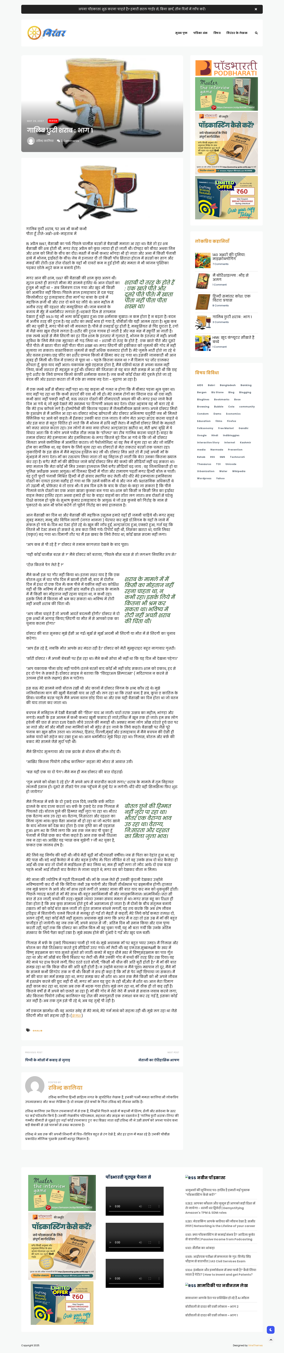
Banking (246, 385)
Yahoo (220, 478)
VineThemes (255, 1345)
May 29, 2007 (35, 121)
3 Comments (70, 141)
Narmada (216, 449)
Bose (237, 399)
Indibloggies (231, 435)
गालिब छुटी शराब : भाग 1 (232, 316)
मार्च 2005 (201, 46)
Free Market (226, 428)
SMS (222, 457)
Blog (231, 392)
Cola (231, 406)
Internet (229, 442)
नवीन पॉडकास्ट (211, 1178)
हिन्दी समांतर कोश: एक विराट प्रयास (232, 298)
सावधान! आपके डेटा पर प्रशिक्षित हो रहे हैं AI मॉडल (217, 1298)
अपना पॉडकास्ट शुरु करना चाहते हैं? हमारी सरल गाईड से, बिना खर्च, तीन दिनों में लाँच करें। (142, 9)
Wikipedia (238, 471)
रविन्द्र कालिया (45, 141)
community (247, 406)
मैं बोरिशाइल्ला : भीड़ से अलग (231, 277)
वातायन (53, 121)
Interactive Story (208, 442)
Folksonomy (205, 428)
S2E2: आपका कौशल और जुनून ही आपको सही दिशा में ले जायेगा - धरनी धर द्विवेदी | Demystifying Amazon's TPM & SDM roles (220, 1208)
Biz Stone (217, 392)
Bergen (202, 392)
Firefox (231, 421)
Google (202, 435)
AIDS (200, 385)
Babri (211, 385)
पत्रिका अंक (200, 33)
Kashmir (245, 442)
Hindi (214, 435)
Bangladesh (228, 385)
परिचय (220, 46)
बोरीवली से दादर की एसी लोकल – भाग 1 (211, 1315)
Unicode (230, 464)
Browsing (203, 406)
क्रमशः (76, 1015)
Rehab (201, 457)
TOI (218, 464)
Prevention (235, 449)
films (218, 421)
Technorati (237, 457)
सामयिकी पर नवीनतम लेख (222, 1285)
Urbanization (205, 471)
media (201, 449)
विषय (217, 33)
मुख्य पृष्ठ (181, 33)
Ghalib (38, 1030)
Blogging (245, 392)
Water (223, 471)
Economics (233, 413)
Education (204, 421)
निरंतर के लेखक (236, 33)
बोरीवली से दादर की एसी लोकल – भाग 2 (211, 1307)
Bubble (218, 406)
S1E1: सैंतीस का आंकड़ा (200, 1248)
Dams (217, 413)
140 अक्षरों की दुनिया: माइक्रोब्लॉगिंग (229, 256)
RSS (212, 457)
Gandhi (243, 428)
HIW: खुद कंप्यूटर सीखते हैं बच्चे (233, 339)
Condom (203, 413)
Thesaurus (204, 464)
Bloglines (203, 399)
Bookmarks (221, 399)
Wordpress (204, 478)
